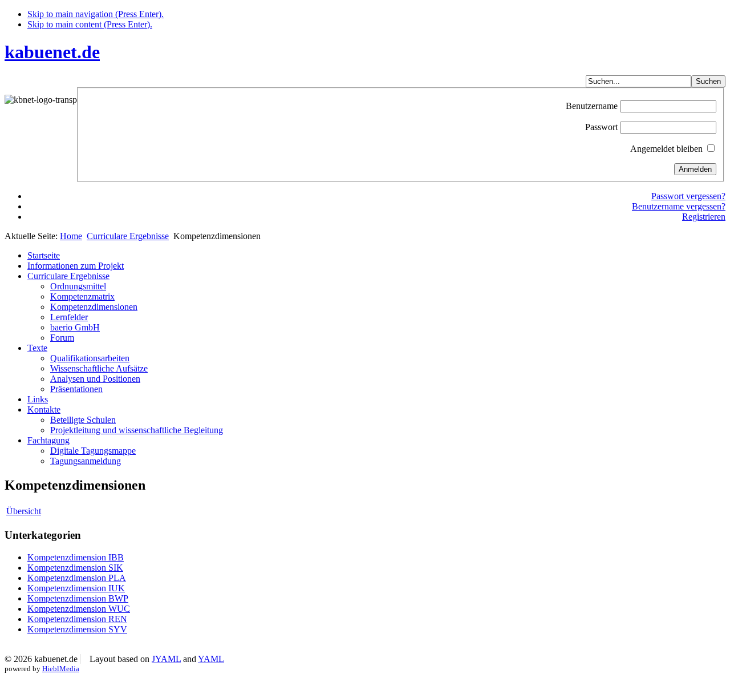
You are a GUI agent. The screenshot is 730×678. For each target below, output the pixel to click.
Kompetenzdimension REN (77, 619)
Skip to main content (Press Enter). (89, 24)
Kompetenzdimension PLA (76, 578)
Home (71, 236)
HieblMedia (60, 668)
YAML (211, 659)
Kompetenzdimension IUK (76, 588)
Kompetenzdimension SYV (77, 629)
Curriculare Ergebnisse (128, 236)
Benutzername (592, 106)
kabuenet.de (52, 52)
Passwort (601, 127)
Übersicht (23, 511)
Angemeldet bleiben (666, 149)
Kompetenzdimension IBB (75, 557)
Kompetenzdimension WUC (78, 609)
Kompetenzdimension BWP (77, 598)
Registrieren (703, 216)
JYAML (166, 659)
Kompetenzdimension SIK (75, 567)
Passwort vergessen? (688, 196)
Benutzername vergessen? (678, 206)
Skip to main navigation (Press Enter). (95, 14)
